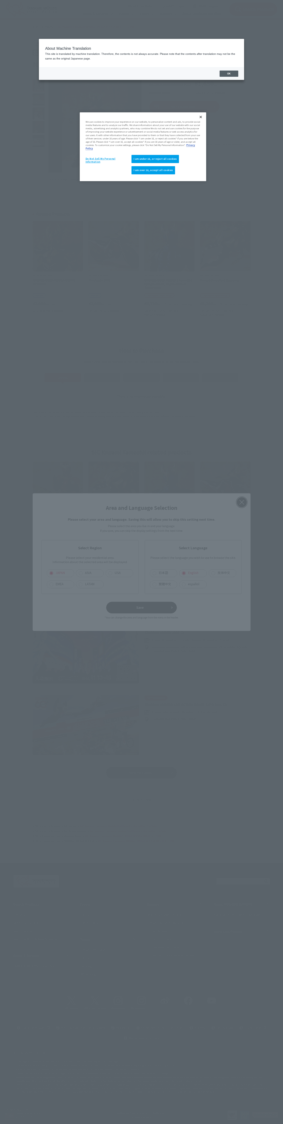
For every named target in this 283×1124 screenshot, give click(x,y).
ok (229, 73)
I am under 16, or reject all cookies (155, 158)
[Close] (200, 117)
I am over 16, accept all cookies (153, 170)
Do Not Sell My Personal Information (101, 160)
